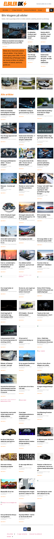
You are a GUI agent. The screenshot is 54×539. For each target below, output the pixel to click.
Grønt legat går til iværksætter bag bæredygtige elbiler (7, 315)
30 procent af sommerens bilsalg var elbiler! (26, 340)
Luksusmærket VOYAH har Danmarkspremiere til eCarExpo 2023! (9, 340)
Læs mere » (4, 46)
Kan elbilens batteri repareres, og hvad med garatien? (26, 264)
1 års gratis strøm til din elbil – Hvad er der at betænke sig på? (26, 162)
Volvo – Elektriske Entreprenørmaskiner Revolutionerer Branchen (45, 340)
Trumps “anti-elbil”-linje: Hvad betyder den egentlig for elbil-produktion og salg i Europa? (45, 189)
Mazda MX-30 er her (7, 491)
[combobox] (47, 10)
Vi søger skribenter (17, 10)
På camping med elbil (25, 239)
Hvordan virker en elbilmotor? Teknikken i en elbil (44, 264)
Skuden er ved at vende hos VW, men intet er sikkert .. (26, 188)
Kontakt (40, 10)
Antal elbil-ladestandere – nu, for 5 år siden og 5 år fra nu (9, 240)
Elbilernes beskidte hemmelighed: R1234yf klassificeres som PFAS (8, 112)
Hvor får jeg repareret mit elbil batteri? (32, 56)
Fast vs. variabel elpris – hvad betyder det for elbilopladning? (8, 264)
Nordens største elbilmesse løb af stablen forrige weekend (26, 441)
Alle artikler (5, 10)
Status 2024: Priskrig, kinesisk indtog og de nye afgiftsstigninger (45, 290)
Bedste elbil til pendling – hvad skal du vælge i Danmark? (45, 112)
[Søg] (52, 10)
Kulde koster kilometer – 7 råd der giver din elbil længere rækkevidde (46, 58)
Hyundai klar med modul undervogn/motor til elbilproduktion (8, 414)
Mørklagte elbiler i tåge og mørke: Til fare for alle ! (45, 137)
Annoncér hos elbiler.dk (30, 10)
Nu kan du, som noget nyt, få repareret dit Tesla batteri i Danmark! (27, 290)
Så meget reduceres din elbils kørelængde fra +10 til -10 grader (27, 217)
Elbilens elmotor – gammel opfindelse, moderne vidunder (43, 162)
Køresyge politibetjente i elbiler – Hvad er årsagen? (8, 162)
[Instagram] (29, 529)
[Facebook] (25, 529)
